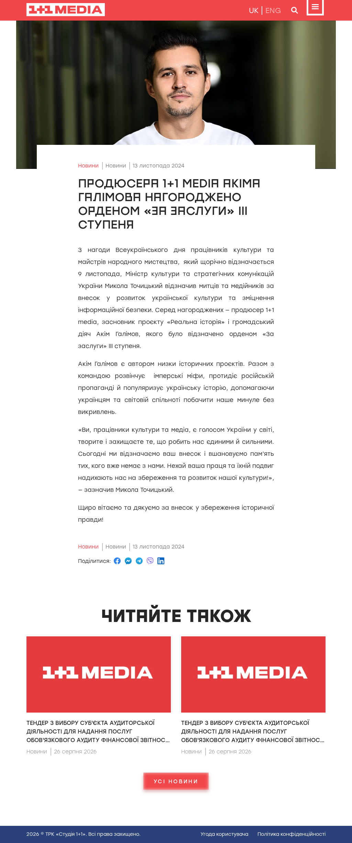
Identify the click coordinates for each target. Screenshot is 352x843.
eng (273, 10)
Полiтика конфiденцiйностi (291, 834)
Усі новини (176, 781)
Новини (88, 166)
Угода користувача (224, 834)
